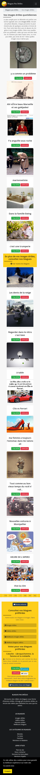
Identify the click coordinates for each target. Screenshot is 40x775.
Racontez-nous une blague (20, 685)
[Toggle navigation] (36, 4)
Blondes (20, 734)
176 (5, 596)
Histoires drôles (20, 722)
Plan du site (20, 750)
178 (15, 596)
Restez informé (20, 604)
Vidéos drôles (11, 631)
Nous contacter (20, 752)
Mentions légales (20, 756)
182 (35, 596)
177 (10, 596)
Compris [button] (7, 771)
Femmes (20, 738)
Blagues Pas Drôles (15, 4)
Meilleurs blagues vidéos (14, 642)
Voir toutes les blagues (21, 264)
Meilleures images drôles (15, 637)
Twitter (25, 673)
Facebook (25, 669)
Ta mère (20, 736)
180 (25, 596)
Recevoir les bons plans (20, 754)
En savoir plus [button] (8, 766)
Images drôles (11, 625)
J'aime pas (28, 78)
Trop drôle (18, 78)
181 (30, 596)
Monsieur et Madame (20, 740)
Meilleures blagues (20, 724)
